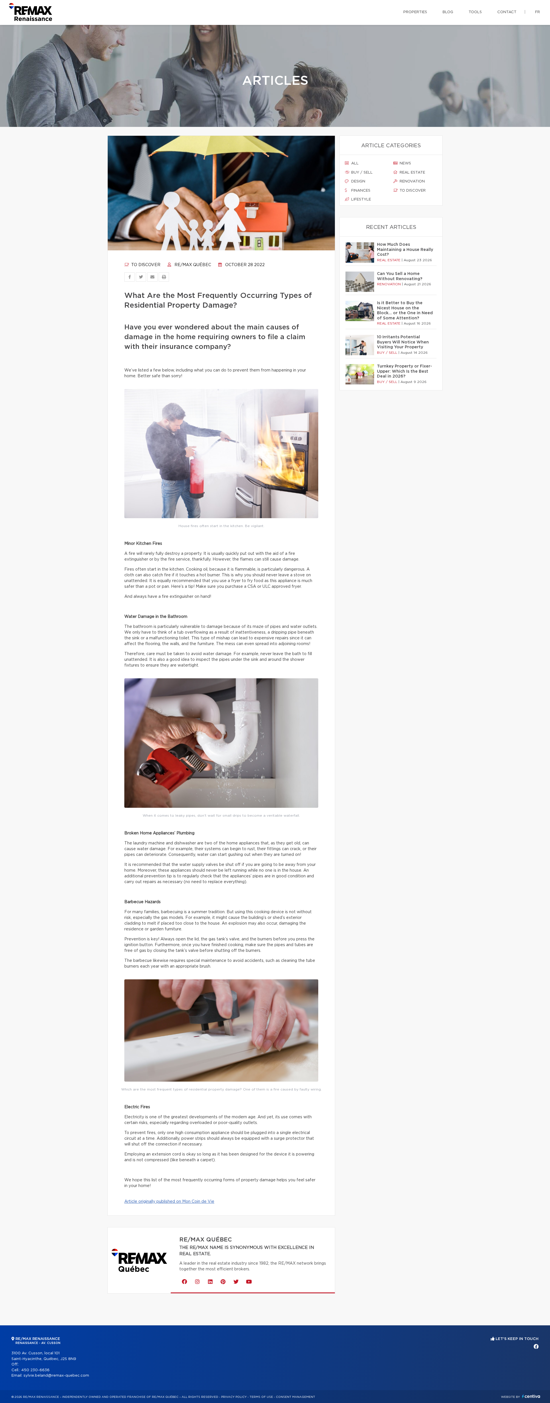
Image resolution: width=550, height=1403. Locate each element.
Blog (448, 12)
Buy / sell (361, 172)
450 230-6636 (35, 1370)
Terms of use (261, 1397)
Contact (506, 12)
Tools (475, 12)
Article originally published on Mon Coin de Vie (169, 1202)
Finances (360, 190)
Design (357, 181)
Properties (415, 12)
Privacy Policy (234, 1397)
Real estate (411, 172)
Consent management (295, 1397)
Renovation (411, 181)
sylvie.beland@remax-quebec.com (56, 1376)
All (354, 163)
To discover (145, 265)
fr (537, 12)
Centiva (531, 1396)
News (404, 163)
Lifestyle (360, 199)
